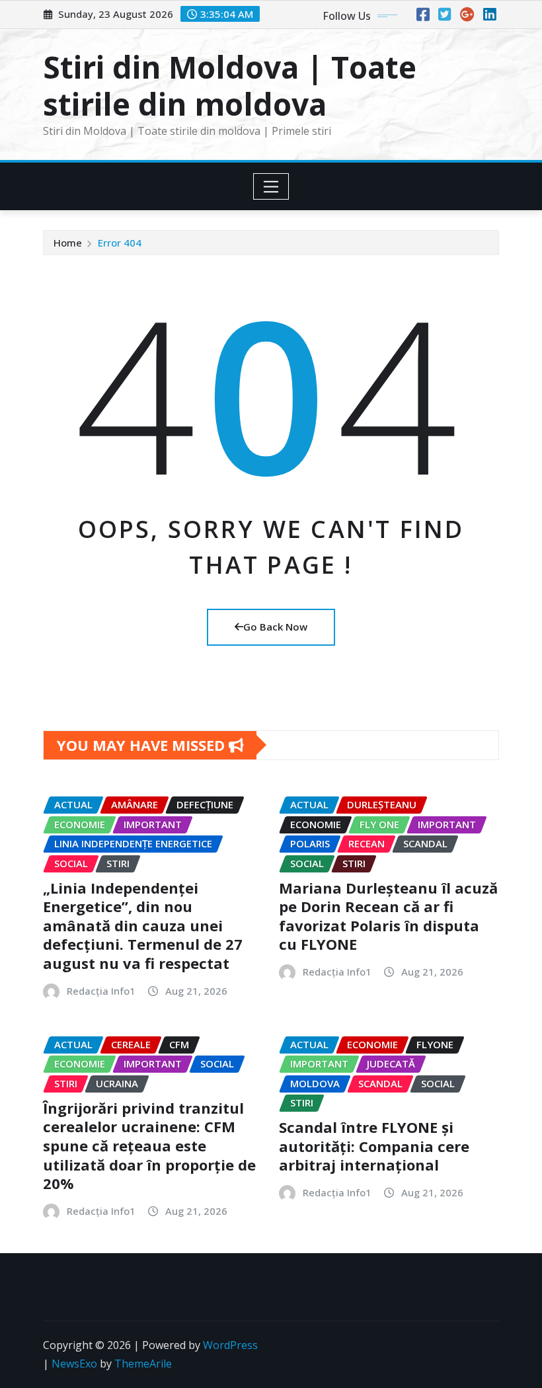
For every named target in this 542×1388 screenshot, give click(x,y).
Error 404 (119, 242)
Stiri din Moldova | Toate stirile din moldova (229, 85)
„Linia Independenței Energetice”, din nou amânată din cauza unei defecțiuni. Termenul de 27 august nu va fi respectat (143, 925)
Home (68, 242)
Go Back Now (275, 626)
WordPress (230, 1345)
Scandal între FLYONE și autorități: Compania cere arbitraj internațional (374, 1146)
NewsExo (74, 1363)
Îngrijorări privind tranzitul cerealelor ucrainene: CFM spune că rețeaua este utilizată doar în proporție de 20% (149, 1145)
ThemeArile (143, 1363)
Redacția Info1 (101, 990)
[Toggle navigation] (271, 186)
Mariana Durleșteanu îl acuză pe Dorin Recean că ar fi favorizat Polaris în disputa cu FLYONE (388, 916)
